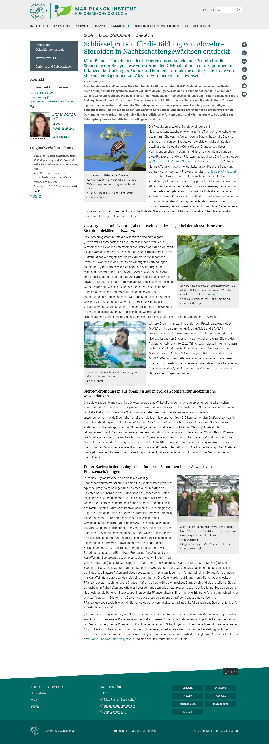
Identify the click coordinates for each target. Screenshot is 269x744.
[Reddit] (244, 61)
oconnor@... (63, 136)
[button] (142, 168)
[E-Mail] (244, 86)
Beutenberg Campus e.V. (119, 706)
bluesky (187, 695)
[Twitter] (244, 69)
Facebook (221, 695)
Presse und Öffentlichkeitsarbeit (50, 47)
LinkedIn (188, 687)
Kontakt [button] (37, 79)
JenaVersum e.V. (115, 712)
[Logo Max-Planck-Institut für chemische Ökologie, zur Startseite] (98, 11)
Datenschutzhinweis (143, 730)
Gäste (35, 706)
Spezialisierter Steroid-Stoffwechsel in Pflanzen (183, 161)
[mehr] (90, 188)
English (208, 9)
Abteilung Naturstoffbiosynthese (113, 639)
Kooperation (111, 687)
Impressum (120, 730)
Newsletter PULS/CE (49, 58)
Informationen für (47, 687)
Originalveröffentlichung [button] (52, 148)
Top (234, 671)
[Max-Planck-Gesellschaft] (37, 730)
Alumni (35, 699)
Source (37, 196)
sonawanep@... (42, 97)
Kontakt (187, 712)
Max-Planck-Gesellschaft (120, 699)
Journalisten (39, 693)
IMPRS (100, 26)
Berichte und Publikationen (54, 66)
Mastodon (220, 687)
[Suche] (238, 10)
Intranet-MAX (188, 703)
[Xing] (244, 77)
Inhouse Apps (220, 703)
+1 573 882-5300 (43, 92)
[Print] (244, 94)
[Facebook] (244, 44)
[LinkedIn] (244, 53)
